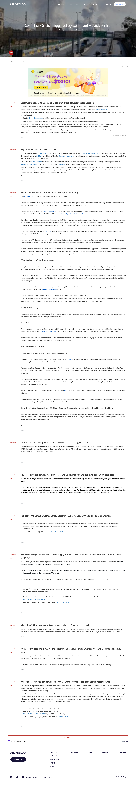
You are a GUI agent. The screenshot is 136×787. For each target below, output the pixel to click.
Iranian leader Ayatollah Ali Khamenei (69, 214)
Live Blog (53, 752)
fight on (39, 156)
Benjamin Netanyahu (66, 156)
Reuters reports (101, 109)
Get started (119, 4)
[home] (18, 4)
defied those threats (36, 118)
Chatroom (54, 766)
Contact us (18, 759)
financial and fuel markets (30, 164)
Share (22, 137)
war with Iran (28, 196)
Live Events (74, 4)
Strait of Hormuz (48, 211)
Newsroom (54, 759)
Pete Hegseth (42, 153)
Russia (66, 390)
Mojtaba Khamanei (49, 331)
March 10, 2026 (57, 532)
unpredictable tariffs (49, 289)
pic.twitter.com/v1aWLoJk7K (34, 713)
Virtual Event (55, 756)
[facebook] (11, 777)
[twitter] (17, 777)
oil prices (62, 164)
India (69, 359)
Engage (53, 763)
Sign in (108, 4)
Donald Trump (36, 161)
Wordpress (106, 752)
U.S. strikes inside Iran (90, 153)
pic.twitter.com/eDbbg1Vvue (34, 599)
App (85, 4)
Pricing (94, 4)
